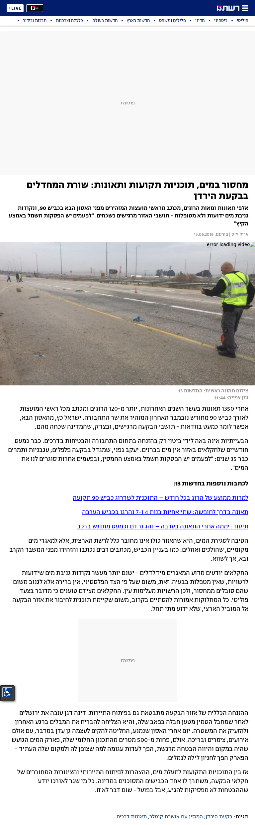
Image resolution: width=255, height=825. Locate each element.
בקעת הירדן (219, 817)
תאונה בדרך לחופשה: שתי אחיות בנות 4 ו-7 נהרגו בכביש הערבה (165, 512)
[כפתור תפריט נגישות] (7, 692)
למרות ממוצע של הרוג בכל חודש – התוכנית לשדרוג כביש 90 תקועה (160, 498)
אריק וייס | (238, 234)
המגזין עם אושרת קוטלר (176, 817)
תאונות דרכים (132, 817)
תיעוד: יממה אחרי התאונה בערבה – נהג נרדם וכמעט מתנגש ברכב (162, 527)
